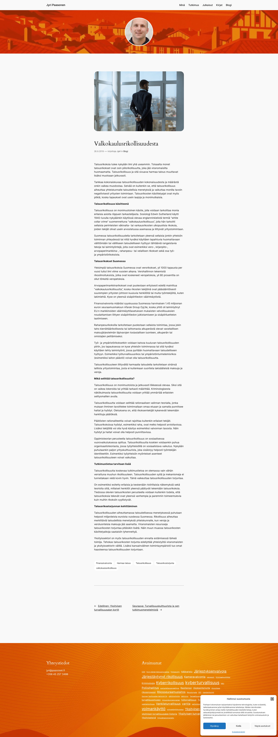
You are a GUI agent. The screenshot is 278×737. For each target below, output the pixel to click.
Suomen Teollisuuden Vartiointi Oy (154, 696)
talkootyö (184, 696)
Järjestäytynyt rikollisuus (162, 676)
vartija (186, 703)
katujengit (210, 677)
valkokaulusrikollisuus (106, 568)
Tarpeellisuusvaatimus (198, 696)
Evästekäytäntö (238, 732)
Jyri (118, 151)
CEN (143, 672)
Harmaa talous (124, 563)
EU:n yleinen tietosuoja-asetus (158, 672)
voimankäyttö (153, 708)
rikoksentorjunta (201, 688)
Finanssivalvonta (104, 563)
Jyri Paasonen (55, 5)
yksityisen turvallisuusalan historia (159, 714)
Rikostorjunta (192, 692)
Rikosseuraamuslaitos (171, 692)
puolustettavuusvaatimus (169, 688)
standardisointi (208, 692)
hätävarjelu (186, 671)
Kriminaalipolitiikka (223, 677)
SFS (199, 692)
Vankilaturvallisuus (168, 703)
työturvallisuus (188, 699)
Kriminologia (148, 683)
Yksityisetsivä (149, 717)
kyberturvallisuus (202, 682)
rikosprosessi (149, 692)
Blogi (125, 151)
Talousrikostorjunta (165, 563)
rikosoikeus (215, 688)
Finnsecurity (175, 672)
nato (222, 683)
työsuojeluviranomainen (171, 700)
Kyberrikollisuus (170, 682)
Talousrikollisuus (143, 563)
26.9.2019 (99, 151)
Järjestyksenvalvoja (210, 671)
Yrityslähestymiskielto (165, 718)
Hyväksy (214, 726)
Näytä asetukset (262, 726)
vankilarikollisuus (148, 704)
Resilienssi (186, 688)
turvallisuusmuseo (151, 699)
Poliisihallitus (150, 687)
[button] (272, 698)
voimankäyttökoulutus (175, 710)
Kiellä (238, 726)
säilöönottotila (174, 696)
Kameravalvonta (194, 676)
